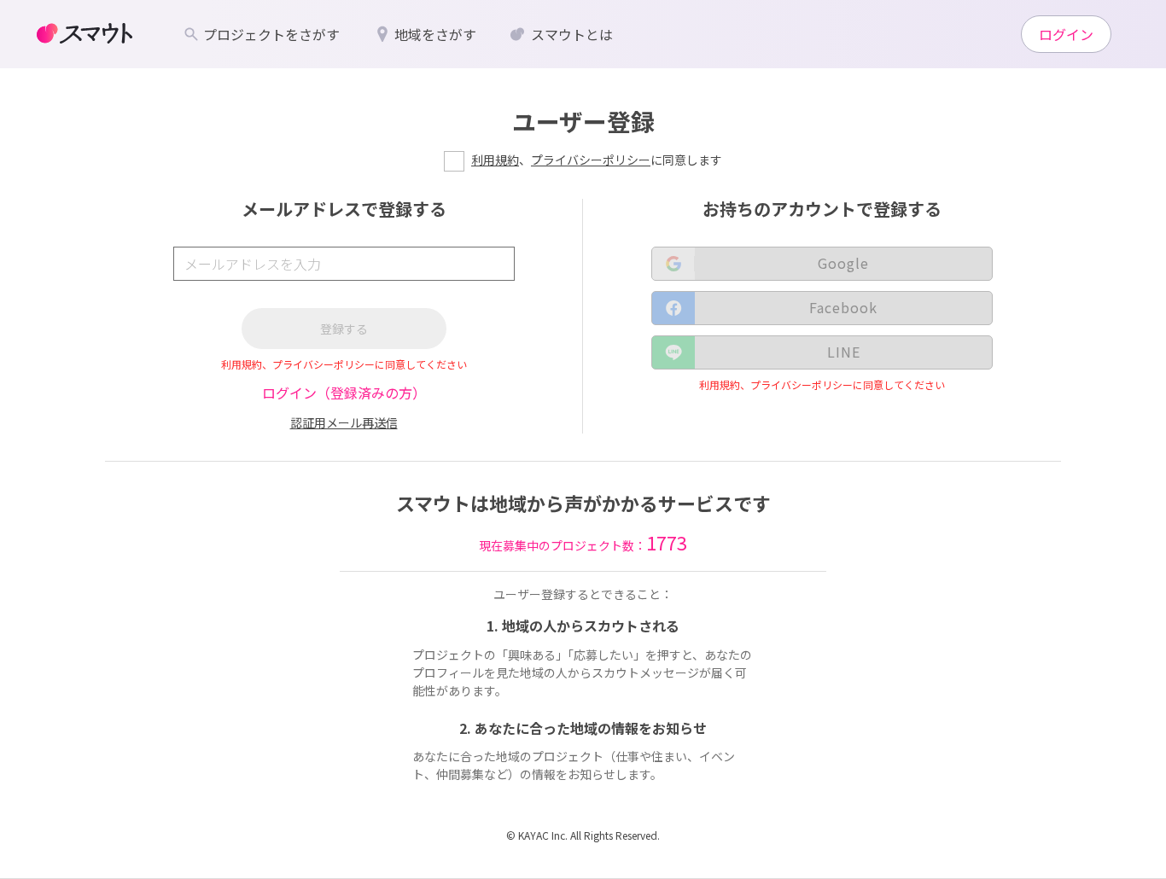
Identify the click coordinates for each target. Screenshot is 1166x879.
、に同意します (596, 159)
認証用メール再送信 (344, 422)
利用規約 (495, 159)
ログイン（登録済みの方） (344, 392)
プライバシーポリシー (590, 159)
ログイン (1066, 34)
